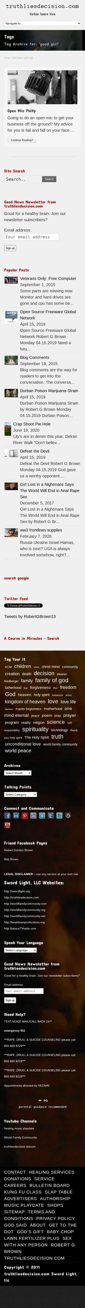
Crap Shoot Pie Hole (32, 424)
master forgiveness (28, 709)
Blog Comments (34, 357)
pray (57, 715)
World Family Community (20, 1137)
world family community (60, 744)
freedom (68, 687)
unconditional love (23, 744)
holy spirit (42, 695)
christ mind (51, 667)
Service (44, 1178)
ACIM (8, 667)
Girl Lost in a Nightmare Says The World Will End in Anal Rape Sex (49, 490)
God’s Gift (30, 1231)
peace (35, 715)
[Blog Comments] (11, 360)
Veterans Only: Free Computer (48, 278)
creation (12, 673)
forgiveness (40, 687)
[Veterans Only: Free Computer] (11, 280)
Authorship (55, 1198)
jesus (69, 695)
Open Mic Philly (21, 110)
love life (68, 701)
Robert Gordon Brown (18, 850)
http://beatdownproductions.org (24, 922)
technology (59, 730)
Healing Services (51, 1172)
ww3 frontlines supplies (41, 530)
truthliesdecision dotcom (20, 1146)
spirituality (35, 729)
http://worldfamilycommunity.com (25, 903)
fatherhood (13, 688)
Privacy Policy (55, 1218)
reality (26, 722)
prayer (69, 715)
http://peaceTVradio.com (20, 928)
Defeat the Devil (34, 451)
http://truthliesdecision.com (21, 897)
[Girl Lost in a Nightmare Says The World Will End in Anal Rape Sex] (11, 486)
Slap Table (59, 1192)
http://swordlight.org (17, 891)
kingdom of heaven (25, 701)
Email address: (17, 230)
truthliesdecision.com (34, 1258)
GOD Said (15, 1225)
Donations (17, 1178)
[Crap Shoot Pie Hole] (8, 429)
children (22, 666)
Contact (15, 1172)
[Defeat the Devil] (11, 453)
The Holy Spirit (37, 737)
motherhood (53, 709)
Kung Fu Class (23, 1192)
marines (9, 709)
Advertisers (20, 1198)
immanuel (57, 695)
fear (26, 688)
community (70, 667)
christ (36, 667)
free (55, 688)
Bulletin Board (50, 1185)
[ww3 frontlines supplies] (11, 533)
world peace (18, 750)
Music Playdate (24, 1205)
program (12, 722)
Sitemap (14, 1211)
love (53, 701)
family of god (51, 680)
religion (38, 723)
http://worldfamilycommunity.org (24, 909)
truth (57, 736)
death (26, 674)
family (27, 680)
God (10, 694)
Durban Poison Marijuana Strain (49, 390)
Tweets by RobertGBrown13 (30, 616)
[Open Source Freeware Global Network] (11, 316)
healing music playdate (19, 1128)
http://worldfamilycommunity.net (24, 916)
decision (44, 673)
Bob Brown (11, 859)
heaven (24, 694)
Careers (15, 1185)
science (56, 722)
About (38, 1225)
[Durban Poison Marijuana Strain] (11, 393)
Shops (55, 1205)
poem (47, 715)
